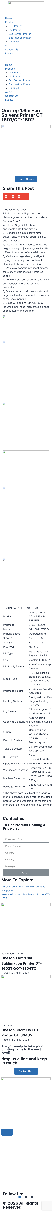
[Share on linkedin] (12, 196)
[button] (26, 61)
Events (9, 53)
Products (10, 22)
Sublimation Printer (20, 37)
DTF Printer (15, 26)
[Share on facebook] (6, 196)
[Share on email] (25, 196)
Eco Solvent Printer (20, 33)
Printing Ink (15, 41)
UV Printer (15, 30)
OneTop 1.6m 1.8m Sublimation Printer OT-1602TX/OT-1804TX (21, 963)
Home (8, 18)
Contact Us (11, 49)
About (8, 45)
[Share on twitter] (19, 196)
